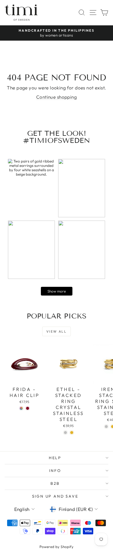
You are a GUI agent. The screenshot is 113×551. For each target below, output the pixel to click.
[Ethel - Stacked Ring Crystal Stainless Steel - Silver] (65, 432)
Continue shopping (56, 97)
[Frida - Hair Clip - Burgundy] (28, 408)
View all (56, 331)
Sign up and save (55, 496)
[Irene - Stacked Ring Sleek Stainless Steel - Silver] (106, 426)
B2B (55, 483)
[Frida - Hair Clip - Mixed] (21, 408)
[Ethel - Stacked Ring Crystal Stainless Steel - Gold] (72, 432)
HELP (55, 457)
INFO (55, 470)
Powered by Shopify (56, 546)
